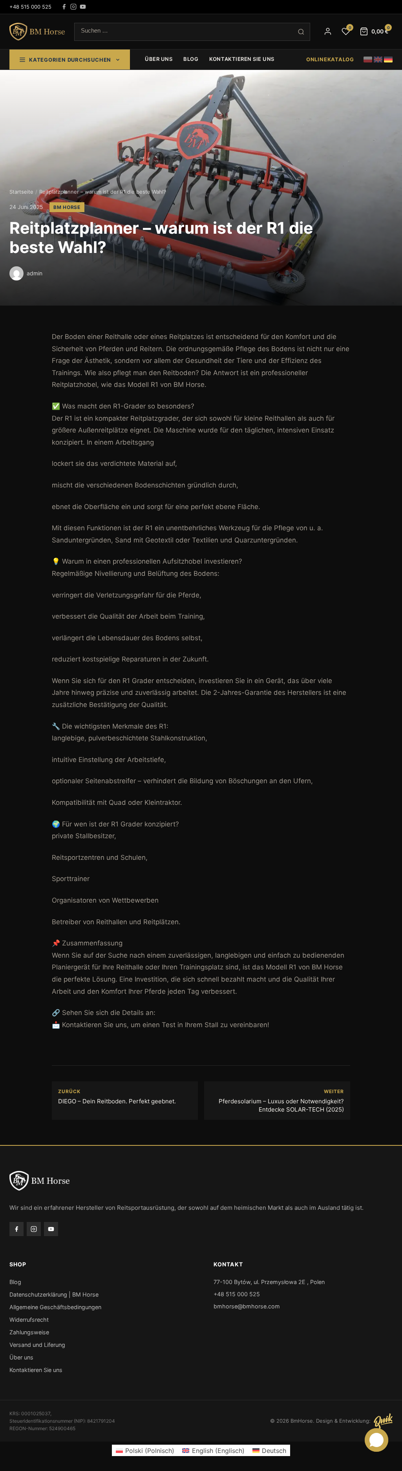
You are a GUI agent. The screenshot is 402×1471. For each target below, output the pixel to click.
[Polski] (368, 59)
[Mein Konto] (328, 31)
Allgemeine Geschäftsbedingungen (55, 1307)
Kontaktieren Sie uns (241, 59)
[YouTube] (83, 7)
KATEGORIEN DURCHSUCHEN (70, 60)
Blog (190, 59)
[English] (378, 59)
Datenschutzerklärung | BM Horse (54, 1294)
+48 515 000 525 (30, 7)
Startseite (21, 192)
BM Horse (66, 207)
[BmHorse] (37, 32)
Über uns (158, 59)
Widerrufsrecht (29, 1319)
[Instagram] (73, 7)
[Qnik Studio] (383, 1421)
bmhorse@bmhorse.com (247, 1306)
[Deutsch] (388, 59)
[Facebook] (64, 7)
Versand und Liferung (37, 1344)
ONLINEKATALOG (330, 59)
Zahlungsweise (29, 1332)
